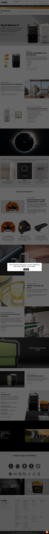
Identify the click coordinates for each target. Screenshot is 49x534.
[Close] (40, 264)
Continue (26, 269)
